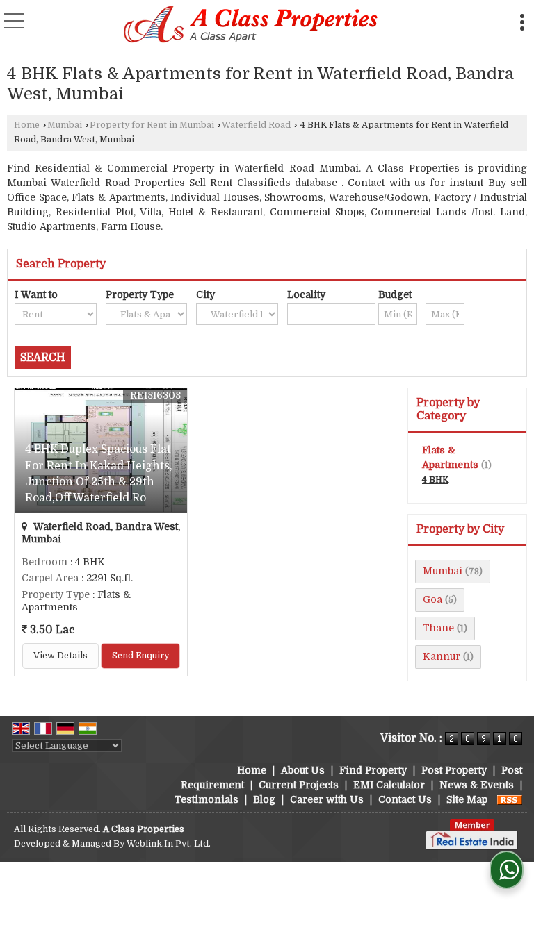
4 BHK (435, 480)
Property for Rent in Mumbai (152, 125)
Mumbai (64, 125)
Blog (264, 799)
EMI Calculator (389, 784)
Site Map (466, 799)
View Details (60, 655)
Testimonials (206, 799)
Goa (432, 599)
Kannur (441, 656)
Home (27, 125)
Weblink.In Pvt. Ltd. (169, 844)
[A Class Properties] (251, 26)
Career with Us (327, 799)
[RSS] (509, 799)
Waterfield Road (256, 125)
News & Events (476, 784)
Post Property (454, 770)
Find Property (373, 770)
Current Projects (299, 784)
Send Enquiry (140, 655)
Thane (438, 627)
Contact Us (405, 799)
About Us (303, 770)
